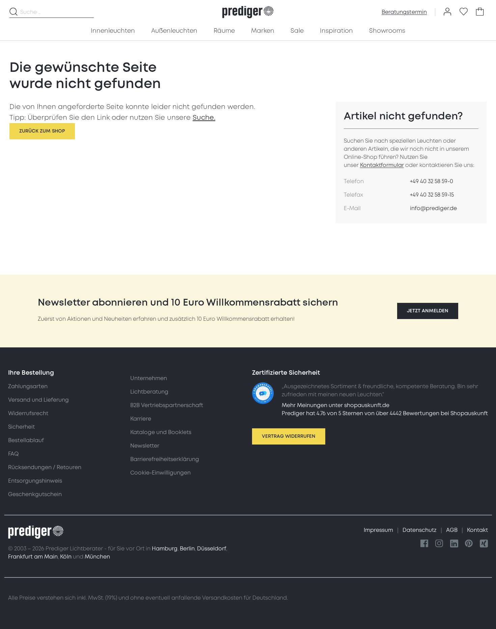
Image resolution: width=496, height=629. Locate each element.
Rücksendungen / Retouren (44, 467)
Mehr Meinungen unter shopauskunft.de (335, 405)
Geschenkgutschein (35, 494)
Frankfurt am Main (33, 557)
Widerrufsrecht (28, 413)
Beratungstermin (404, 12)
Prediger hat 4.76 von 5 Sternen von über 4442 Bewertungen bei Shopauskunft (385, 413)
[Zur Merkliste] (464, 12)
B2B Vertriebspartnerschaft (166, 405)
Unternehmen (148, 378)
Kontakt (477, 530)
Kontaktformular (382, 165)
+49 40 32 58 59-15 (432, 195)
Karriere (140, 419)
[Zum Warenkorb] (480, 12)
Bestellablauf (26, 440)
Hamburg (164, 548)
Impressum (379, 530)
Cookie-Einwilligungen (160, 473)
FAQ (13, 454)
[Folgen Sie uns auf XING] (484, 544)
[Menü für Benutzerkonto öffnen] (447, 12)
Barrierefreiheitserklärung (164, 459)
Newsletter (144, 446)
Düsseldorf (211, 548)
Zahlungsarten (28, 386)
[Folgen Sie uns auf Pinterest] (469, 544)
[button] (427, 311)
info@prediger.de (433, 208)
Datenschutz (420, 530)
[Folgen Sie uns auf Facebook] (424, 544)
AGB (452, 530)
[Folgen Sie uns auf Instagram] (439, 544)
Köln (66, 557)
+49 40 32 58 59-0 (431, 181)
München (97, 557)
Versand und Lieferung (38, 400)
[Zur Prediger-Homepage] (247, 12)
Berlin (187, 548)
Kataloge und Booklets (160, 432)
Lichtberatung (149, 392)
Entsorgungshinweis (35, 481)
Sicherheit (21, 427)
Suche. (204, 117)
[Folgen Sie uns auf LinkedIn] (454, 544)
